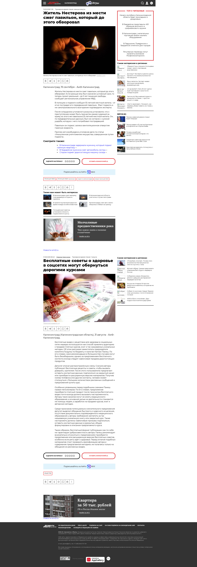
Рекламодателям (64, 527)
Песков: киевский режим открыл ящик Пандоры (138, 118)
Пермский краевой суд (51, 323)
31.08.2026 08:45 (49, 257)
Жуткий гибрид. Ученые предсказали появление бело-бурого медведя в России (140, 270)
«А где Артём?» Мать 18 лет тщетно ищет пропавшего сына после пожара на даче (139, 90)
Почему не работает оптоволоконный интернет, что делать (137, 133)
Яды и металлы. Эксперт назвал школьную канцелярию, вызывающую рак (138, 83)
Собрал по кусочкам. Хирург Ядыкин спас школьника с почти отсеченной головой (140, 293)
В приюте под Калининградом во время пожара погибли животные (65, 203)
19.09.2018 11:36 (48, 9)
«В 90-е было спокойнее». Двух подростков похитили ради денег (139, 299)
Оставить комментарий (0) (98, 161)
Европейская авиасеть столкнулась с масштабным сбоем (139, 148)
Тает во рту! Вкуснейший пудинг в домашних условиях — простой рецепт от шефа (139, 98)
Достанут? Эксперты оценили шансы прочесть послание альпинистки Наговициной (140, 75)
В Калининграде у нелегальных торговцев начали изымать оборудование (135, 35)
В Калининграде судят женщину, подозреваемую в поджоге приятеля (65, 197)
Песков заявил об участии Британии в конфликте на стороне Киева (139, 125)
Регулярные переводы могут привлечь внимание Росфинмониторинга (135, 54)
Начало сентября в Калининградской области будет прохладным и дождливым (135, 17)
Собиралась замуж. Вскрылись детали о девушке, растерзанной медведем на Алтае (138, 278)
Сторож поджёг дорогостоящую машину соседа (82, 152)
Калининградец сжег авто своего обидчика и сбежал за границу (101, 203)
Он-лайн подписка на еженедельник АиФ (120, 525)
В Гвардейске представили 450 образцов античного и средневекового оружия (135, 26)
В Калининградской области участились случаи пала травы (100, 196)
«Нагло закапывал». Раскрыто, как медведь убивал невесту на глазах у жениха (140, 106)
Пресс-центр (82, 525)
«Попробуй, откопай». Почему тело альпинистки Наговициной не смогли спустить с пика (139, 262)
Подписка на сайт (95, 525)
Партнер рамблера (78, 558)
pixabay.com (101, 75)
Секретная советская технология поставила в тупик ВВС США (138, 140)
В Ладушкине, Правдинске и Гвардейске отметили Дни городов (135, 45)
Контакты (140, 525)
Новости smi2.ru (50, 250)
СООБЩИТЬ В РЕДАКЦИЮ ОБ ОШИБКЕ (85, 527)
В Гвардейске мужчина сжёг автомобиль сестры (83, 150)
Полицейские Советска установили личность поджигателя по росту (61, 212)
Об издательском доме (66, 525)
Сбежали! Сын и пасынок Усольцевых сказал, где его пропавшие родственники (140, 68)
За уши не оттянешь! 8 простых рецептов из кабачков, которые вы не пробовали (140, 285)
